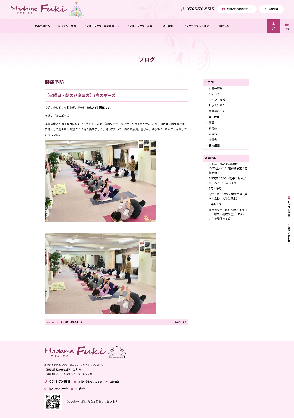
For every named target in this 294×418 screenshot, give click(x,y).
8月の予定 (215, 188)
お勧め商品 (215, 88)
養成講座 (214, 145)
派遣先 (213, 139)
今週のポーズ (76, 322)
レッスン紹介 (62, 322)
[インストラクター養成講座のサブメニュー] (118, 26)
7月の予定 (215, 204)
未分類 (213, 134)
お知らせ (214, 94)
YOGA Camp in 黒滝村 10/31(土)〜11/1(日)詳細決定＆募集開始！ (228, 168)
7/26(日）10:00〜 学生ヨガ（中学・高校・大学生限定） (228, 196)
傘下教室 (214, 117)
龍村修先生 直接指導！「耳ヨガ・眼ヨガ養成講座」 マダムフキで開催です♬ (228, 214)
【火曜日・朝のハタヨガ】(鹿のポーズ (80, 95)
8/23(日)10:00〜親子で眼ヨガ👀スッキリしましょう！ (227, 181)
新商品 (213, 128)
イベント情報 (217, 99)
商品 (211, 122)
